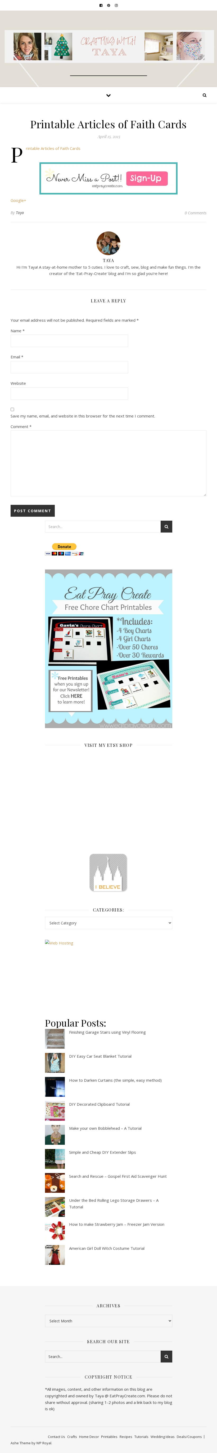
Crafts (72, 1436)
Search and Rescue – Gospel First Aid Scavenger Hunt (118, 1176)
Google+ (18, 200)
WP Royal (43, 1443)
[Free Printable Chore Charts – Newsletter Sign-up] (108, 648)
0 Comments (195, 212)
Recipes (126, 1436)
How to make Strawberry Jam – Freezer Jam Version (116, 1224)
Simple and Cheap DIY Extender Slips (102, 1152)
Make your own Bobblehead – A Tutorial (105, 1128)
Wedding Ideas (163, 1436)
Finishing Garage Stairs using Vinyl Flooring (107, 1032)
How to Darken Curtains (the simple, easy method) (115, 1080)
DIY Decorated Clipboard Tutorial (99, 1104)
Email (17, 356)
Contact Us (56, 1436)
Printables (109, 1436)
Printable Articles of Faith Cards (53, 148)
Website (18, 383)
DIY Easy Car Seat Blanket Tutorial (100, 1056)
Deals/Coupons (189, 1436)
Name (18, 330)
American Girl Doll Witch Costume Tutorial (106, 1248)
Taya (20, 212)
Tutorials (141, 1436)
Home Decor (89, 1436)
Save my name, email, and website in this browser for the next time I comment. (83, 416)
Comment (21, 426)
